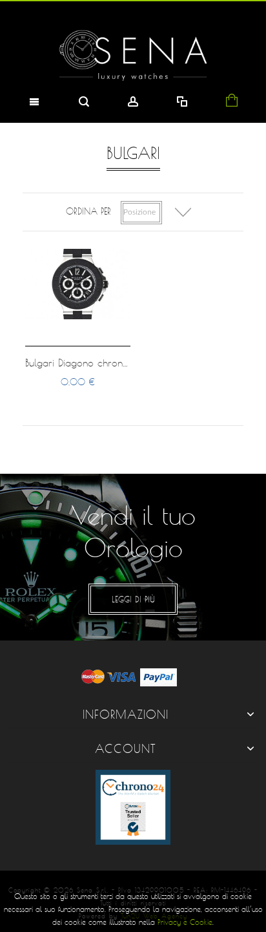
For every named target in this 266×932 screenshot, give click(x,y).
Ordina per (88, 211)
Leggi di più (133, 599)
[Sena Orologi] (133, 55)
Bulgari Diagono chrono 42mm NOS (105, 362)
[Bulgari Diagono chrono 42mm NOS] (77, 284)
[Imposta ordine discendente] (183, 212)
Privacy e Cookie (185, 922)
